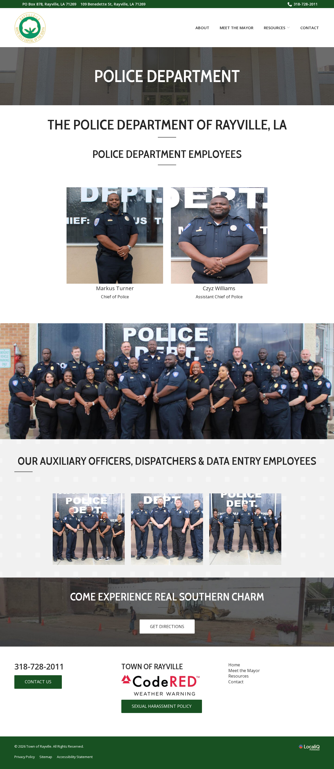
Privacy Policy (24, 756)
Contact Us (38, 682)
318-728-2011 (306, 4)
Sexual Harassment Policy (162, 706)
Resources (274, 27)
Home (234, 665)
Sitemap (45, 756)
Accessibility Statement (75, 756)
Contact (309, 27)
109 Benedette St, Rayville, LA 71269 (112, 4)
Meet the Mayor (236, 27)
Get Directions (167, 626)
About (202, 27)
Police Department (167, 76)
